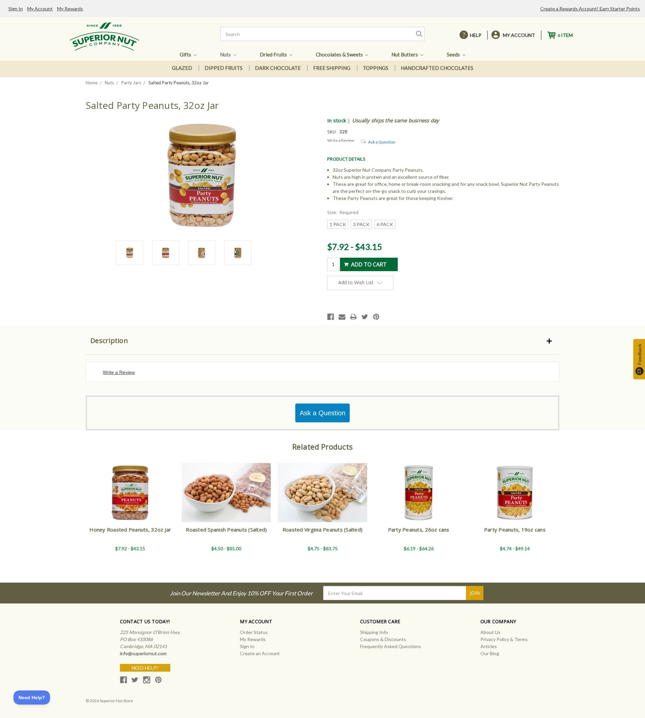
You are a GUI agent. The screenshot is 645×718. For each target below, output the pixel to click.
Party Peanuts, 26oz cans (418, 529)
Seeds (454, 54)
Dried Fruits (274, 54)
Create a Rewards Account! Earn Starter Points (590, 8)
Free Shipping (331, 68)
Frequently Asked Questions (390, 646)
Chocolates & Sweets (340, 54)
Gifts (186, 54)
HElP (475, 35)
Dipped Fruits (224, 68)
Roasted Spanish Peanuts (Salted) (226, 529)
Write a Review (340, 140)
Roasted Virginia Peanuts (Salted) (322, 529)
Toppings (375, 68)
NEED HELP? (145, 668)
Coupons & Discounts (383, 639)
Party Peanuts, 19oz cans (515, 529)
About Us (490, 632)
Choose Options (130, 499)
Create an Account (260, 653)
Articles (488, 646)
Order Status (254, 632)
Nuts (226, 54)
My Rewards (70, 8)
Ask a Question (381, 141)
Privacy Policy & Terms (504, 639)
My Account (40, 8)
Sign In (15, 8)
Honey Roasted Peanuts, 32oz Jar (130, 529)
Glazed (182, 68)
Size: (342, 212)
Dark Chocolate (278, 68)
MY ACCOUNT (519, 35)
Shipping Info (374, 632)
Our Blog (489, 653)
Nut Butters (405, 54)
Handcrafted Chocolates (437, 68)
